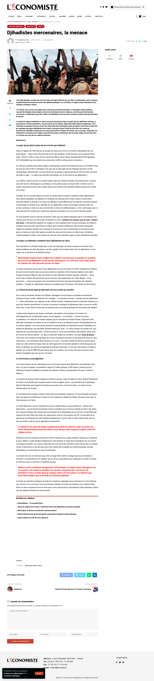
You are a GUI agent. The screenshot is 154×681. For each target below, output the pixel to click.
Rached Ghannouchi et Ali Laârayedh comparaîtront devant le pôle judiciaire (47, 514)
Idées (40, 26)
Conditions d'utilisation (12, 676)
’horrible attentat (23, 100)
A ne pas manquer (16, 26)
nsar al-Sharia (88, 335)
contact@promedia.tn (58, 668)
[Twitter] (120, 57)
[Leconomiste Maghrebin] (32, 7)
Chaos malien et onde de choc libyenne (33, 518)
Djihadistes (29, 565)
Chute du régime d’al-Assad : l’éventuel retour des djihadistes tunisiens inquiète (49, 507)
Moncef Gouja (23, 40)
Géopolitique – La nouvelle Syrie (30, 503)
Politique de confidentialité (13, 673)
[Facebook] (109, 57)
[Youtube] (131, 57)
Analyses (30, 26)
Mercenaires (37, 565)
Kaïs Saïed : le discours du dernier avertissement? (37, 510)
